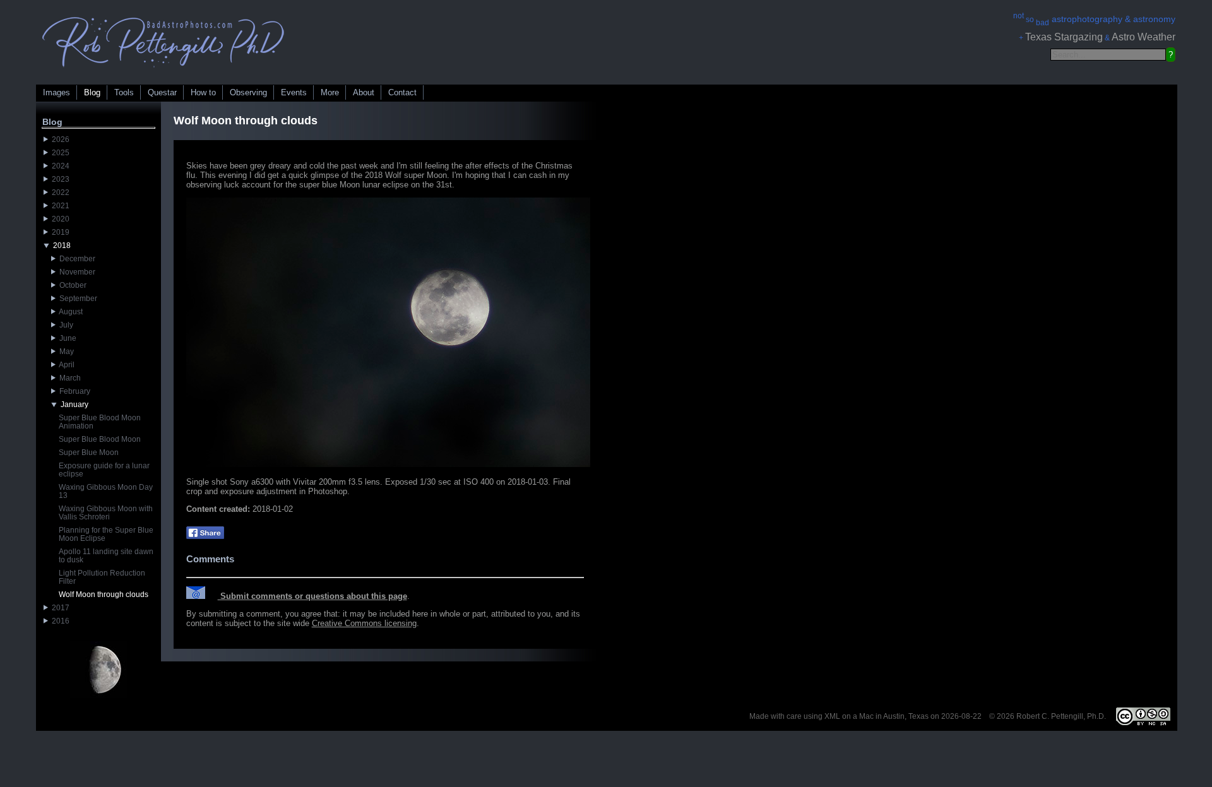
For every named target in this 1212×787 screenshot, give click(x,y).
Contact (402, 92)
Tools (124, 92)
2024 (58, 166)
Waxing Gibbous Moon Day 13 (106, 491)
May (65, 351)
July (64, 325)
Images (56, 92)
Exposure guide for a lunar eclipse (104, 469)
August (69, 311)
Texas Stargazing (1064, 37)
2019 (58, 232)
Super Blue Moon (89, 452)
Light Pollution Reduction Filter (102, 577)
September (76, 298)
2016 (58, 621)
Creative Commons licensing (364, 623)
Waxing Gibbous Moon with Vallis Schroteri (106, 512)
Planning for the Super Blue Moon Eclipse (106, 534)
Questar (162, 92)
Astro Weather (1143, 37)
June (66, 338)
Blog (92, 92)
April (65, 364)
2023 (58, 179)
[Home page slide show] (163, 70)
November (75, 272)
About (363, 92)
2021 (58, 205)
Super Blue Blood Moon (100, 439)
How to (203, 92)
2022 (58, 192)
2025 (58, 152)
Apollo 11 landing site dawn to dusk (106, 555)
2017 (58, 607)
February (73, 391)
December (75, 258)
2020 (58, 219)
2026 (58, 139)
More (330, 92)
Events (294, 92)
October (71, 285)
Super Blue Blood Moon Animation (100, 421)
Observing (248, 92)
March (68, 378)
